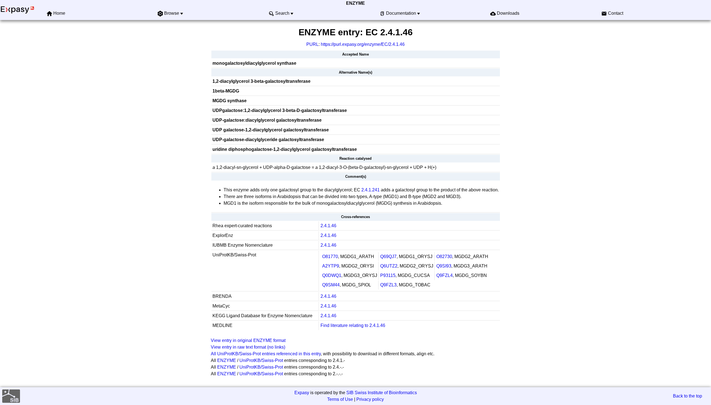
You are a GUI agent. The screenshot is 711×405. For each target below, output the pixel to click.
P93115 (387, 275)
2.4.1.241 (370, 190)
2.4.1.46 (328, 225)
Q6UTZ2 (388, 266)
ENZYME (355, 3)
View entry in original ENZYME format (248, 340)
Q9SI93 (443, 266)
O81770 (330, 256)
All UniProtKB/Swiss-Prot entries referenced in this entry (266, 353)
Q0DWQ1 (331, 275)
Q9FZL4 (444, 275)
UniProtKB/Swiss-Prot (261, 360)
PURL (312, 44)
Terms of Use (340, 399)
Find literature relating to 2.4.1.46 (353, 325)
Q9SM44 (331, 284)
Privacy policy (370, 399)
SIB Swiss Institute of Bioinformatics (381, 392)
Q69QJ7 (388, 256)
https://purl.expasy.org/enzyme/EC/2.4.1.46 (363, 44)
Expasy (301, 392)
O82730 (444, 256)
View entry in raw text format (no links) (248, 347)
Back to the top (687, 396)
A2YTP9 (330, 266)
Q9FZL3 (388, 284)
